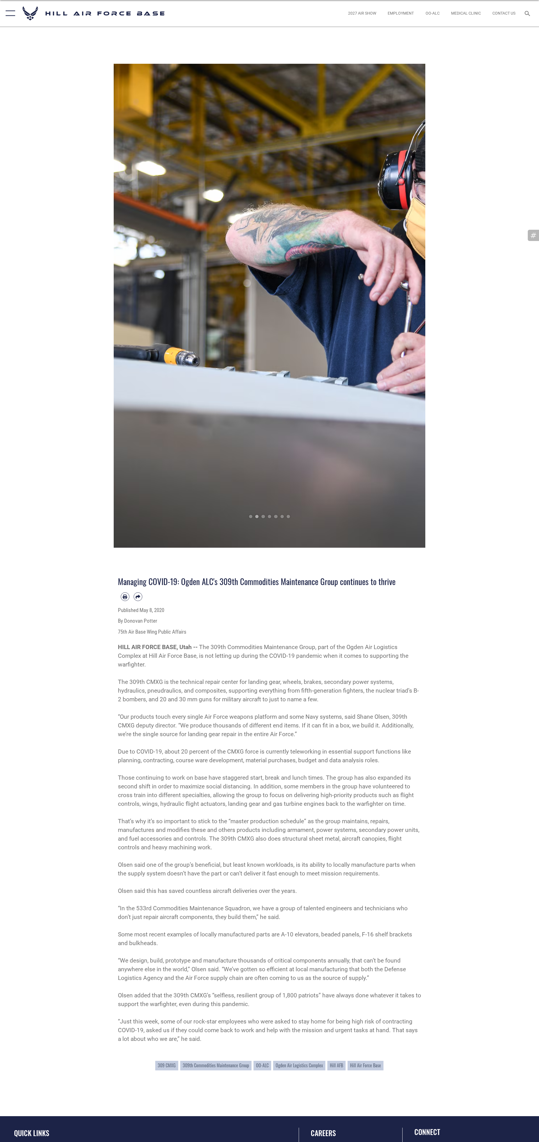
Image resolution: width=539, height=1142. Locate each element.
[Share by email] (138, 596)
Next (409, 305)
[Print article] (125, 596)
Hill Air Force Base (365, 1065)
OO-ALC (262, 1065)
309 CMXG (167, 1065)
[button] (9, 13)
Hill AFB (336, 1065)
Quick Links (31, 1133)
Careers (323, 1133)
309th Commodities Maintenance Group (216, 1065)
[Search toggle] (528, 13)
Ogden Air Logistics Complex (299, 1065)
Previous (129, 305)
